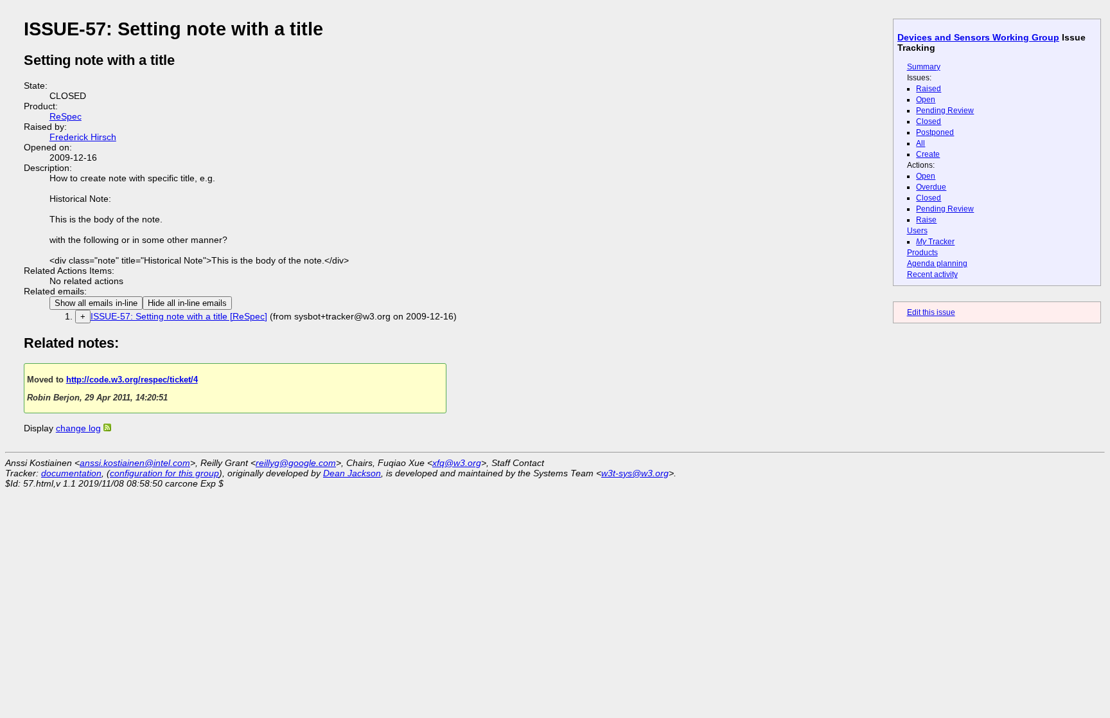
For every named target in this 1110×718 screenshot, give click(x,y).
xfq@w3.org (456, 463)
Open (925, 99)
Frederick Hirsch (82, 137)
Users (917, 230)
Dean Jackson (352, 473)
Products (922, 252)
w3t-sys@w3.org (635, 473)
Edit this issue (931, 312)
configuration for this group (164, 473)
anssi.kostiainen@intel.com (135, 463)
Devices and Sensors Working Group (978, 37)
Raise (926, 219)
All (920, 143)
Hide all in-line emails (187, 303)
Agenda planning (937, 263)
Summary (923, 66)
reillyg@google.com (296, 463)
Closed (928, 121)
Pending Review (945, 110)
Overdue (931, 187)
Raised (928, 88)
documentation (71, 473)
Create (928, 154)
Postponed (935, 132)
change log (78, 428)
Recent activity (932, 274)
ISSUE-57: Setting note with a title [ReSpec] (179, 316)
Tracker (935, 241)
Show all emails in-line (96, 303)
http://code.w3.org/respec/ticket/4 (132, 379)
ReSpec (65, 116)
